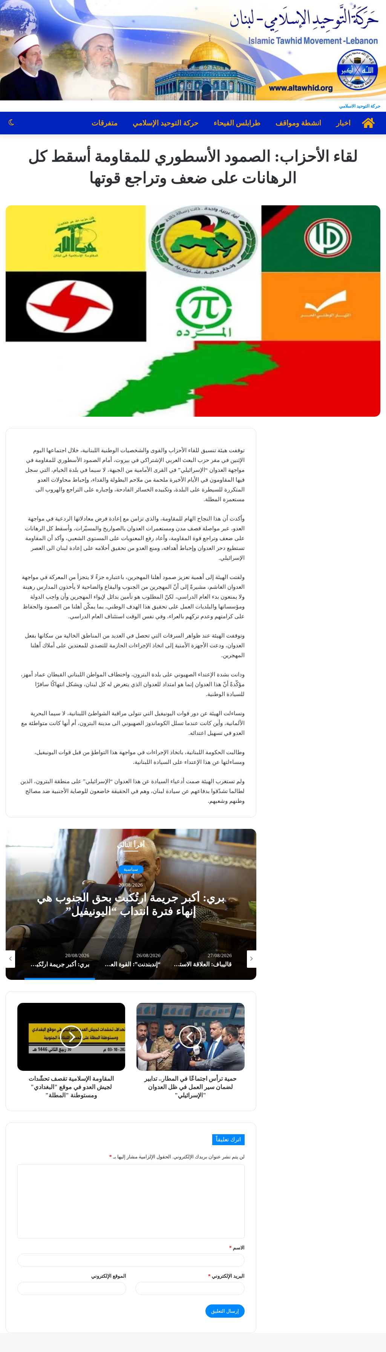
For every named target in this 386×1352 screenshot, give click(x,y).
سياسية (131, 869)
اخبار (343, 123)
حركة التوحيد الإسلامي (166, 123)
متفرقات (105, 123)
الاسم (237, 1247)
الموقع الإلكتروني (108, 1276)
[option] (131, 904)
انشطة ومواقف (298, 123)
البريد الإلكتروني (226, 1276)
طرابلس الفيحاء (237, 123)
